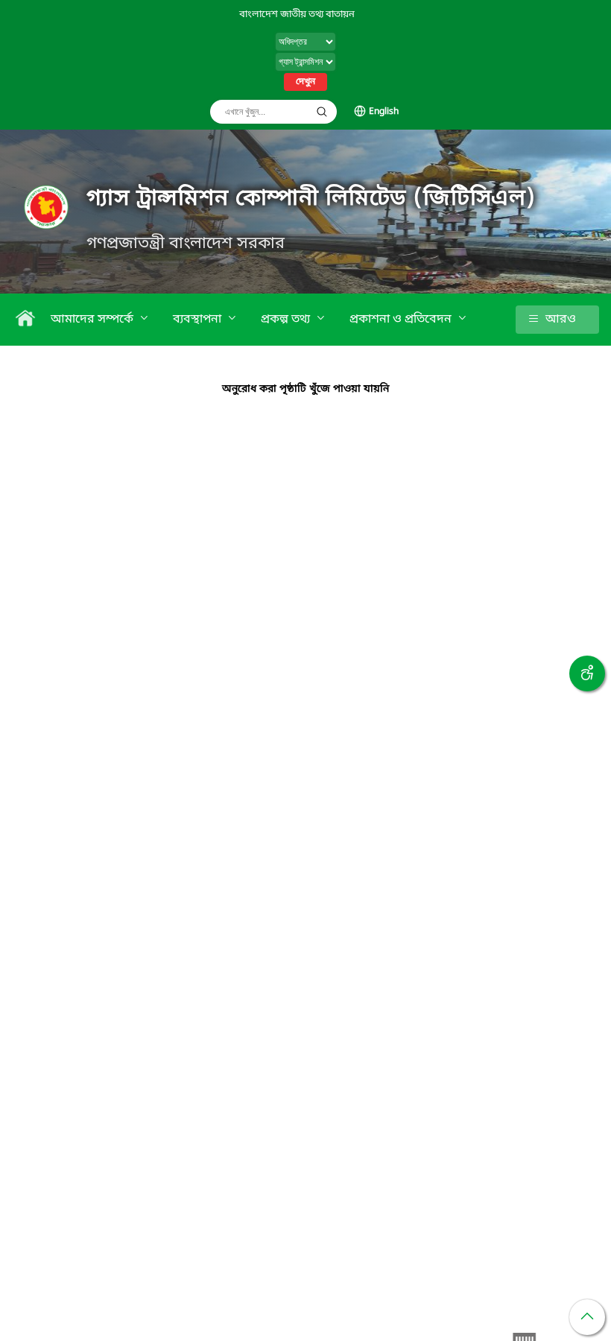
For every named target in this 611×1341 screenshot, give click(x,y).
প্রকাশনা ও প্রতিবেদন (402, 319)
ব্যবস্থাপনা (198, 319)
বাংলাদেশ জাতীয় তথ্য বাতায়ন (297, 14)
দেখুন (305, 82)
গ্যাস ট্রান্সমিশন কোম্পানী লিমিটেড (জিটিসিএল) (311, 199)
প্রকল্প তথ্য (287, 319)
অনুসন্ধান (322, 112)
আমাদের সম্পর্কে (93, 319)
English (384, 112)
